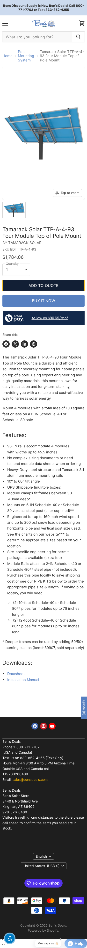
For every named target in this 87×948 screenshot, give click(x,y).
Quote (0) (84, 708)
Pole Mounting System (26, 56)
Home (7, 56)
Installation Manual (23, 679)
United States (41, 866)
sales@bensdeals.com (30, 779)
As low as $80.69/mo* (50, 318)
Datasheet (16, 673)
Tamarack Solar (25, 242)
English (41, 856)
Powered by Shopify (43, 930)
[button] (9, 938)
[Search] (78, 36)
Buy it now (43, 300)
